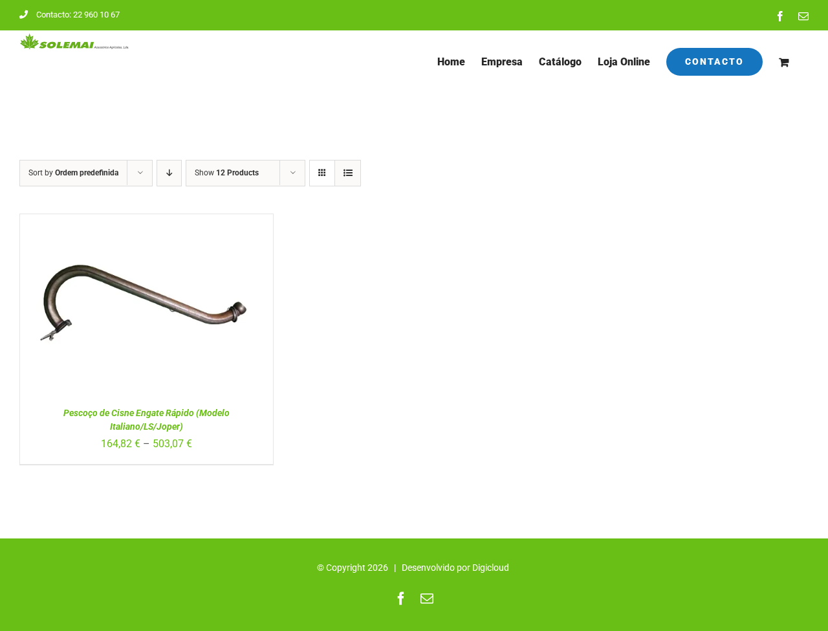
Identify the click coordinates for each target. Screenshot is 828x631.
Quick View (183, 311)
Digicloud (490, 567)
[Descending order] (169, 173)
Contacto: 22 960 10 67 (78, 14)
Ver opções (111, 311)
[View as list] (347, 173)
